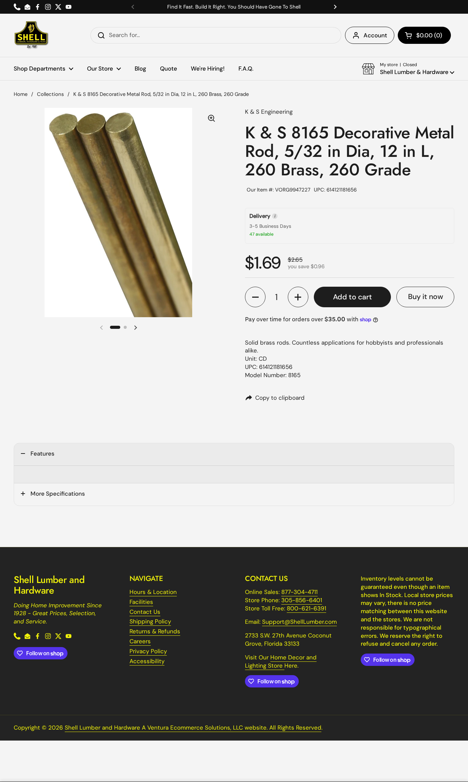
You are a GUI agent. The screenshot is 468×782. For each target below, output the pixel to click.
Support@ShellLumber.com (299, 621)
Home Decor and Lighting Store (281, 661)
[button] (424, 35)
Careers (140, 641)
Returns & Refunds (155, 631)
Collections (50, 94)
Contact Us (145, 612)
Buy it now (425, 296)
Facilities (141, 602)
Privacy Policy (148, 651)
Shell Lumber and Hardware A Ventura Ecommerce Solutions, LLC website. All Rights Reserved (193, 727)
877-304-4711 (299, 592)
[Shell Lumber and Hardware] (31, 35)
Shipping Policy (150, 621)
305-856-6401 (301, 600)
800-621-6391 (306, 608)
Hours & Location (153, 592)
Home (20, 94)
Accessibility (147, 661)
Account (375, 35)
